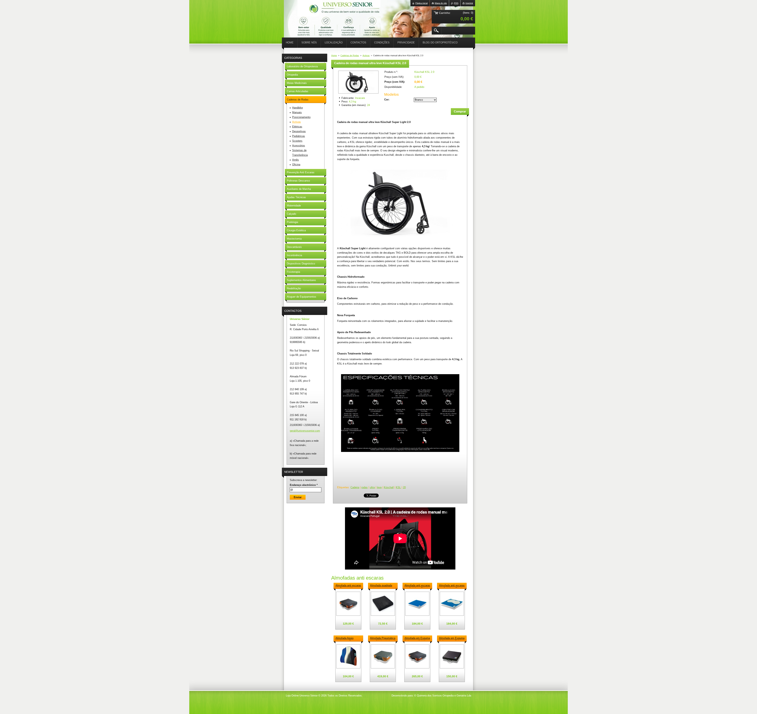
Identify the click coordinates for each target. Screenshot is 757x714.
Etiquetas (343, 487)
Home (334, 55)
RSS (456, 3)
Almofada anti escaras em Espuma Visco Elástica (348, 586)
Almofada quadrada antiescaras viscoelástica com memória (381, 586)
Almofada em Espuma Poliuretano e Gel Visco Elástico (451, 638)
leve (379, 487)
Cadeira (355, 487)
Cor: (386, 99)
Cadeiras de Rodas (349, 55)
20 (404, 487)
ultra (372, 487)
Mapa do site (441, 3)
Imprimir (469, 3)
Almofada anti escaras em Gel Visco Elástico (417, 586)
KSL (398, 487)
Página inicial (421, 3)
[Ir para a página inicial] (294, 12)
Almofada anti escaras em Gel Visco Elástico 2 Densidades (452, 586)
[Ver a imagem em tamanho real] (348, 604)
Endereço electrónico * (304, 484)
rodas (364, 487)
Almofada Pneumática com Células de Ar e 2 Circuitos (382, 638)
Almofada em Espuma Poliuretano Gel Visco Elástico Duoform (417, 638)
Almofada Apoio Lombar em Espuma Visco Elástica (347, 638)
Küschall (389, 487)
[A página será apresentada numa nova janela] (358, 93)
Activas (366, 55)
